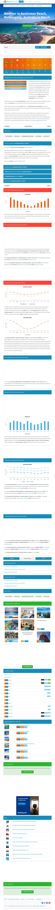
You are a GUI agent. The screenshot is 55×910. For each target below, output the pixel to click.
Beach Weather (13, 906)
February (42, 118)
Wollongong (38, 5)
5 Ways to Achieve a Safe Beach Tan (20, 850)
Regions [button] (30, 1)
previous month (34, 252)
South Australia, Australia (22, 749)
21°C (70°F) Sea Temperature (15, 84)
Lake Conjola (46, 136)
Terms (27, 906)
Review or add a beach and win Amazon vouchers (23, 829)
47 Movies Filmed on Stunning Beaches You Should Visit (24, 841)
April (9, 690)
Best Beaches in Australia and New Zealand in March (14, 569)
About (17, 906)
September (10, 706)
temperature (16, 161)
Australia (22, 5)
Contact (23, 906)
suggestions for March (41, 120)
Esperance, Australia (21, 737)
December (6, 120)
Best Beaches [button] (37, 1)
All (49, 47)
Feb (12, 60)
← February (6, 126)
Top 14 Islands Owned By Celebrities (20, 846)
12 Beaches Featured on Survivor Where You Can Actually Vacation (27, 854)
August (9, 703)
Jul (39, 60)
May (28, 60)
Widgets (34, 906)
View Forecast (28, 25)
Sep (51, 60)
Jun (34, 60)
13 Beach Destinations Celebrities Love (21, 858)
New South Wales (30, 5)
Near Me (37, 47)
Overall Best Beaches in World (10, 586)
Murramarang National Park (27, 136)
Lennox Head (17, 136)
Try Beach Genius (28, 771)
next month (33, 259)
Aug (45, 60)
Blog (25, 1)
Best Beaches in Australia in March (11, 566)
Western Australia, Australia (22, 725)
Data (20, 906)
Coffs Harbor (38, 136)
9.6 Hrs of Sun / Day (15, 86)
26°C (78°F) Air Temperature (15, 81)
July (9, 700)
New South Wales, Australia (22, 731)
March (9, 686)
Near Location (44, 47)
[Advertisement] (27, 275)
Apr (23, 60)
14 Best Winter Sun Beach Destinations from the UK (24, 821)
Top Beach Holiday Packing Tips (19, 833)
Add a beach (42, 906)
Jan (6, 60)
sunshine (23, 161)
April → (49, 126)
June (9, 696)
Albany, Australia (20, 756)
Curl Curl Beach (9, 136)
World (5, 5)
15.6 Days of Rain (16, 89)
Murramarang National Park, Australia (25, 743)
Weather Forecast (8, 674)
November (46, 118)
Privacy (30, 906)
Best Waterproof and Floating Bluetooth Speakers (24, 825)
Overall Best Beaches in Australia (11, 580)
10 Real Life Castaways (17, 837)
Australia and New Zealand (13, 5)
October (10, 709)
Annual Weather (28, 126)
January (38, 118)
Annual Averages (7, 677)
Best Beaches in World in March (10, 572)
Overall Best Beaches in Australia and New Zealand (14, 583)
